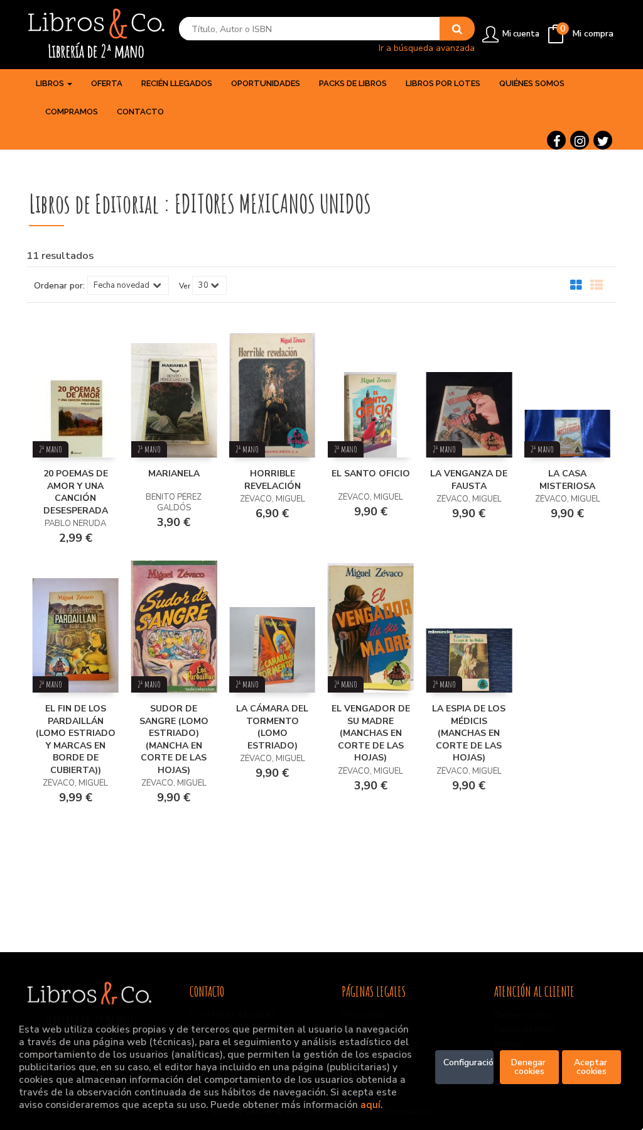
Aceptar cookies (592, 1066)
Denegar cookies (529, 1066)
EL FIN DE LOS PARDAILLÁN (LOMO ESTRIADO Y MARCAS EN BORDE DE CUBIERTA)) (76, 739)
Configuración (468, 1062)
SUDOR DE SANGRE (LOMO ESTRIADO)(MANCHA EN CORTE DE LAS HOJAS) (173, 739)
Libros (51, 83)
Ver (184, 286)
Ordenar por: (59, 286)
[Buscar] (457, 29)
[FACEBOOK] (556, 140)
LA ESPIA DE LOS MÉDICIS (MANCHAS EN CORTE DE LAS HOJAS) (468, 733)
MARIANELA (174, 474)
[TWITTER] (602, 140)
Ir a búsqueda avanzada (427, 47)
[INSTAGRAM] (579, 140)
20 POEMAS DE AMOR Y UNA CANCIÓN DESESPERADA (75, 492)
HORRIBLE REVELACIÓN (272, 480)
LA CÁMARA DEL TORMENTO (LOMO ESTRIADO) (272, 727)
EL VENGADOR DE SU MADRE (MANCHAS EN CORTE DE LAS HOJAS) (371, 733)
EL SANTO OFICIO (371, 474)
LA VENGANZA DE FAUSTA (468, 480)
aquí (370, 1104)
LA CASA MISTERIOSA (567, 480)
